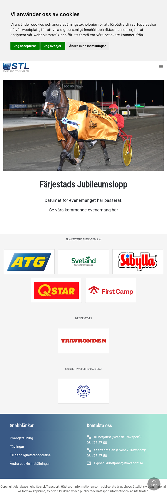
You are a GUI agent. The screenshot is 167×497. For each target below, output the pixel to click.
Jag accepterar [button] (25, 46)
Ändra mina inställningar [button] (87, 46)
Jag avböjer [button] (52, 46)
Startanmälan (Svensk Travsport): (116, 453)
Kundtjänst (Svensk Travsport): (114, 440)
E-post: (118, 463)
